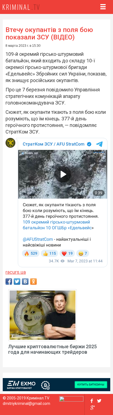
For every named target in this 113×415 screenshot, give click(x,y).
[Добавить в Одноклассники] (33, 281)
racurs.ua (15, 272)
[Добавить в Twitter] (17, 281)
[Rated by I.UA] (71, 400)
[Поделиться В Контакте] (25, 281)
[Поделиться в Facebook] (8, 281)
